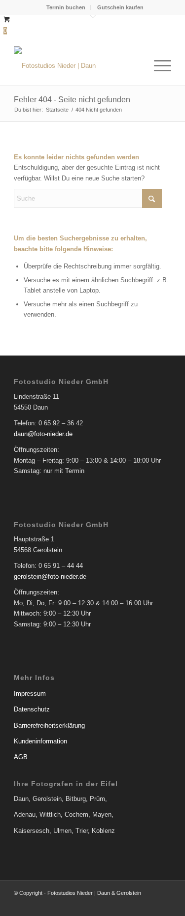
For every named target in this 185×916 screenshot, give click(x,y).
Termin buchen (65, 7)
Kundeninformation (40, 741)
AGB (21, 757)
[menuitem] (66, 7)
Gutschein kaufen (120, 7)
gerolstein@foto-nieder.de (50, 576)
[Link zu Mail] (163, 903)
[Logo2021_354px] (77, 66)
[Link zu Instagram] (149, 903)
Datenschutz (32, 709)
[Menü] (157, 66)
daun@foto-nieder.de (43, 434)
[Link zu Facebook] (134, 903)
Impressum (30, 693)
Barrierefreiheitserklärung (49, 725)
